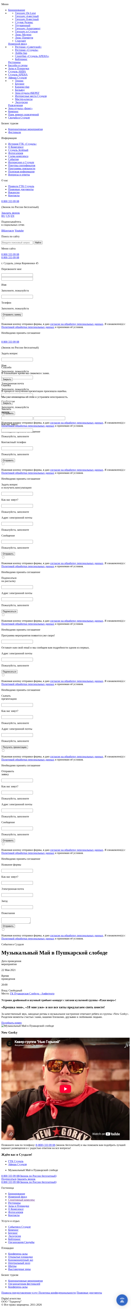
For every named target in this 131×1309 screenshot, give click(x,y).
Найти (38, 242)
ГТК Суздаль (15, 1161)
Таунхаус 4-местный (27, 16)
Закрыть (7, 379)
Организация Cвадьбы (21, 1242)
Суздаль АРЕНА (18, 74)
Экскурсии (21, 102)
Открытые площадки (20, 1256)
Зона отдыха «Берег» (20, 108)
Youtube (19, 230)
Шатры (12, 1266)
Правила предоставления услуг (20, 1292)
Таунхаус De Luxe (25, 13)
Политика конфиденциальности (57, 1292)
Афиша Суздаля (17, 77)
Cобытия (13, 159)
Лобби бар (21, 53)
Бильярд (20, 89)
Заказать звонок (10, 212)
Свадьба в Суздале (19, 117)
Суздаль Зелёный (18, 150)
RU (3, 215)
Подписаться (9, 611)
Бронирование (16, 10)
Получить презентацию (15, 747)
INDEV (26, 1298)
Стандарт (20, 40)
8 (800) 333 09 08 (45, 1145)
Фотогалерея (15, 153)
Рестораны (14, 62)
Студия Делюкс (24, 22)
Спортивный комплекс (21, 1199)
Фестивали (14, 132)
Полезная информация (21, 171)
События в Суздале (19, 1226)
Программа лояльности (21, 168)
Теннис (19, 80)
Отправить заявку (12, 314)
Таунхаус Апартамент (27, 28)
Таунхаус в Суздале (26, 31)
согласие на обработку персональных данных (76, 324)
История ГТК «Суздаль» (22, 143)
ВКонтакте (7, 230)
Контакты (14, 195)
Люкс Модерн (23, 34)
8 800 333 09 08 (10, 201)
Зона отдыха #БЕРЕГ (27, 93)
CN (8, 215)
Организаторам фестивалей (24, 1283)
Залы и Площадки (18, 68)
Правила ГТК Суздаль (21, 186)
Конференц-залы (18, 1253)
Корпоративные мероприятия (25, 129)
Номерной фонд (17, 43)
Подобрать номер (11, 1022)
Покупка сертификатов (21, 165)
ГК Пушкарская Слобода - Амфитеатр (32, 993)
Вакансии (14, 192)
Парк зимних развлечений (23, 114)
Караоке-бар (22, 86)
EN (12, 215)
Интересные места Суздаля (31, 96)
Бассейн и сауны (17, 65)
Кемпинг (13, 111)
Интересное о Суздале (21, 162)
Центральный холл (19, 1263)
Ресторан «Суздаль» (26, 49)
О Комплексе (16, 146)
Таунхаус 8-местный (27, 19)
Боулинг (20, 83)
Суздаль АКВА (17, 71)
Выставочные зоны (19, 1269)
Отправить (8, 460)
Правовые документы (21, 189)
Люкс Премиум (24, 37)
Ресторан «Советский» (28, 46)
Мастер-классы (24, 99)
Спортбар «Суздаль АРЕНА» (32, 56)
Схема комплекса (18, 156)
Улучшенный (22, 25)
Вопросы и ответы (19, 174)
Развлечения (15, 105)
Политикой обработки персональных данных (27, 327)
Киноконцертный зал (20, 1259)
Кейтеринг (21, 59)
